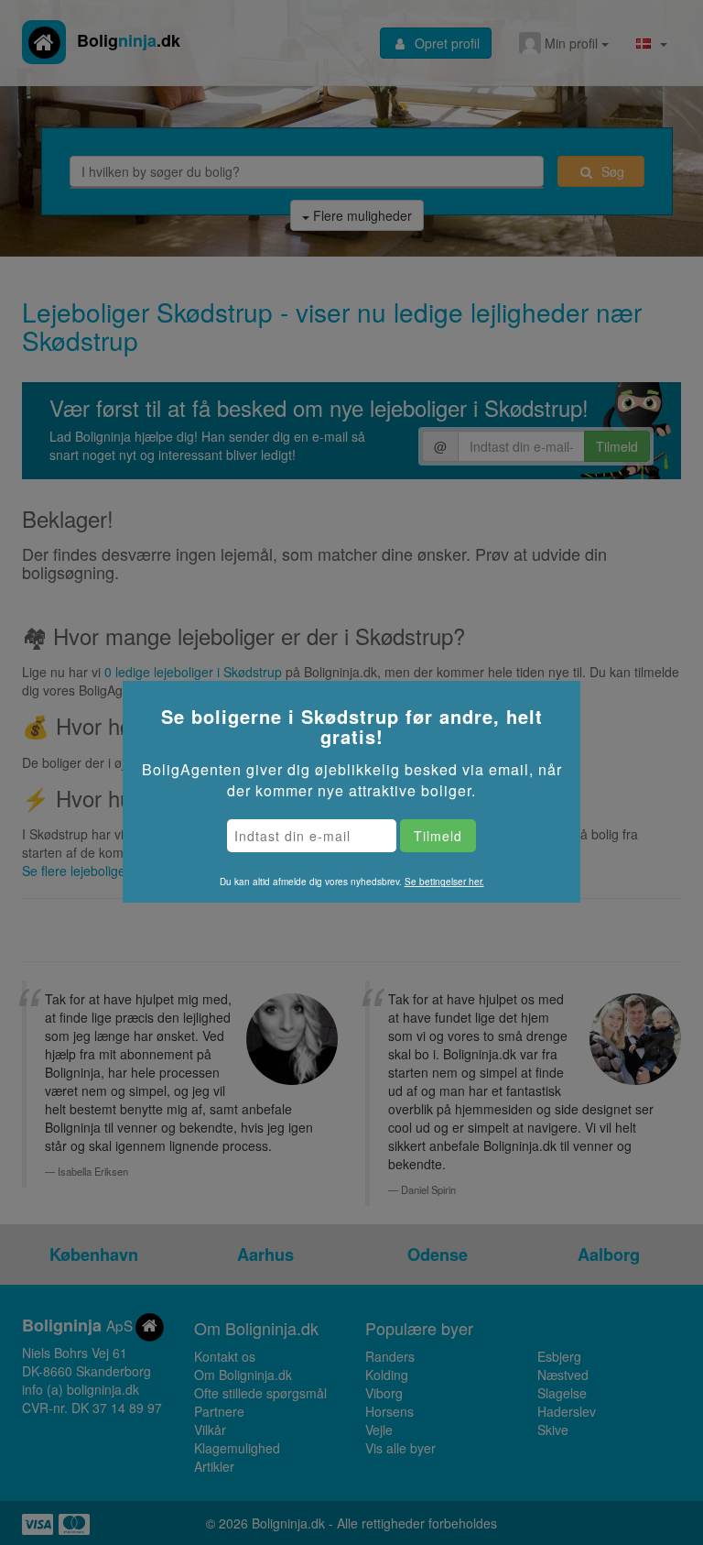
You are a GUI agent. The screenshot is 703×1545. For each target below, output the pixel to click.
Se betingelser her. (444, 881)
